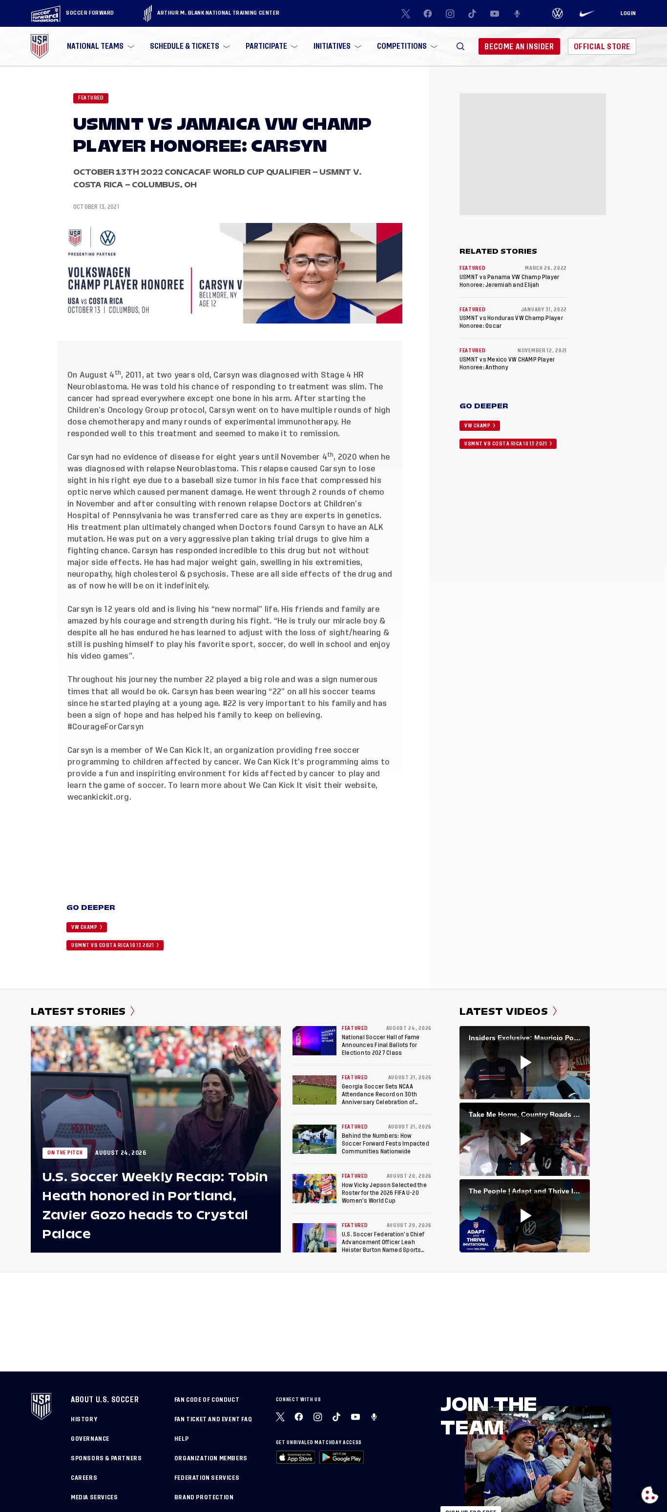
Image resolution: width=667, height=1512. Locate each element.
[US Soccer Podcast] (375, 1416)
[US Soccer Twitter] (405, 13)
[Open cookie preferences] (650, 1495)
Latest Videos (503, 1011)
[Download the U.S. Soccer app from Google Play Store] (341, 1457)
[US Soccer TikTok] (472, 13)
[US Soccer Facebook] (427, 13)
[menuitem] (99, 46)
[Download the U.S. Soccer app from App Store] (295, 1457)
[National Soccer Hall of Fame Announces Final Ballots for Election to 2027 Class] (314, 1040)
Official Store (602, 46)
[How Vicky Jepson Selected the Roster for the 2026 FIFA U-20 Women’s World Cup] (314, 1188)
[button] (460, 46)
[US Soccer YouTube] (494, 13)
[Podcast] (517, 13)
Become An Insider (519, 46)
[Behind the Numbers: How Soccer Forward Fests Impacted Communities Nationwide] (314, 1139)
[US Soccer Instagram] (450, 13)
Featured (91, 98)
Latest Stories (78, 1011)
